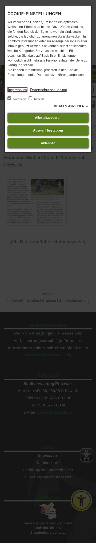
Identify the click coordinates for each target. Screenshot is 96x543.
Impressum (17, 90)
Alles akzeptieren (48, 118)
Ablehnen (48, 143)
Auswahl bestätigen (48, 130)
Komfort (38, 98)
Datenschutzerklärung (48, 90)
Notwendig (20, 98)
